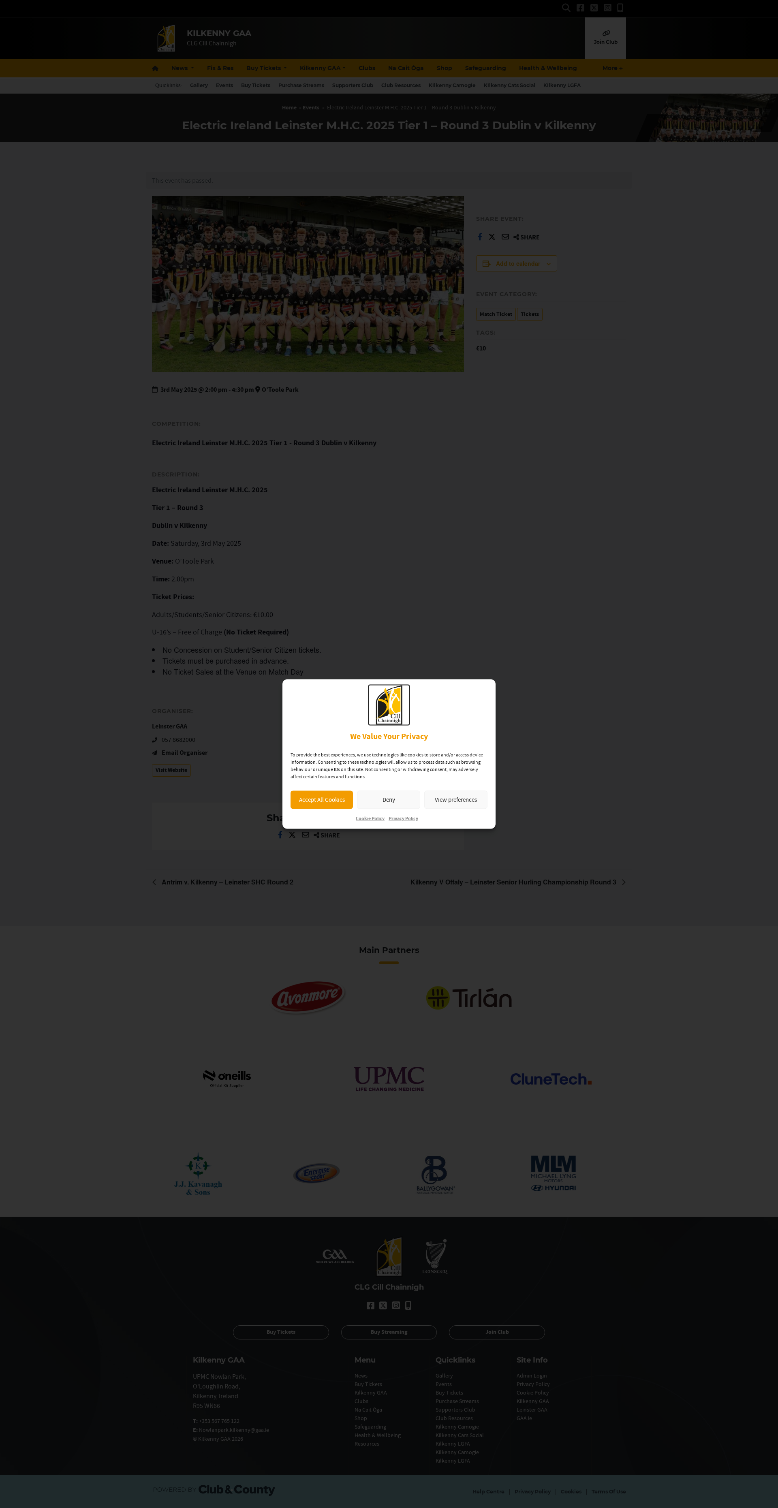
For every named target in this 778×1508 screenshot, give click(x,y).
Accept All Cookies (322, 799)
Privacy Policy (403, 819)
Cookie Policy (370, 819)
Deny (389, 799)
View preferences (456, 799)
